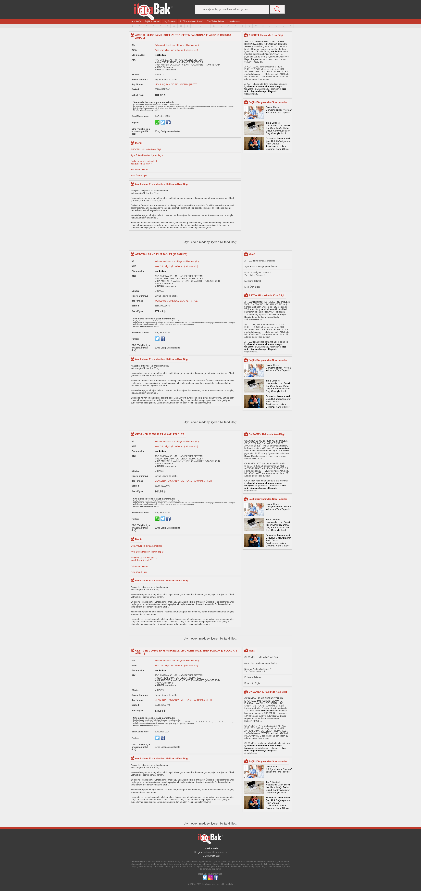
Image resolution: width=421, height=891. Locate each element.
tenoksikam (160, 55)
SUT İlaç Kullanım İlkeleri (191, 22)
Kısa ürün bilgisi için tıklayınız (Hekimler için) (176, 50)
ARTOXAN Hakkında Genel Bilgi (259, 261)
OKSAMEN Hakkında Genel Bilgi (146, 546)
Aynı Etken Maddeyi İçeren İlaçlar (147, 155)
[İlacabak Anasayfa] (153, 11)
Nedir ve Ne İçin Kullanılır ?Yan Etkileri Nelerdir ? (144, 162)
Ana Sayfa (136, 22)
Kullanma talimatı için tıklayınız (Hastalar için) (177, 45)
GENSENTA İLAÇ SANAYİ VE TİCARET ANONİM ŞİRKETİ (183, 481)
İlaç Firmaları (169, 22)
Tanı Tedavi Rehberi (216, 22)
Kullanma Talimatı (139, 169)
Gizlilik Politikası (211, 855)
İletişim (198, 852)
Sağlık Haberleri (152, 22)
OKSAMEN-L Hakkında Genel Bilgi (261, 657)
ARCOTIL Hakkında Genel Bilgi (146, 149)
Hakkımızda (234, 22)
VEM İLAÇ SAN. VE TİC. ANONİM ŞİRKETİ (176, 84)
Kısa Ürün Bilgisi (139, 175)
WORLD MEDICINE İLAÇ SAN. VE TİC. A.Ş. (176, 301)
